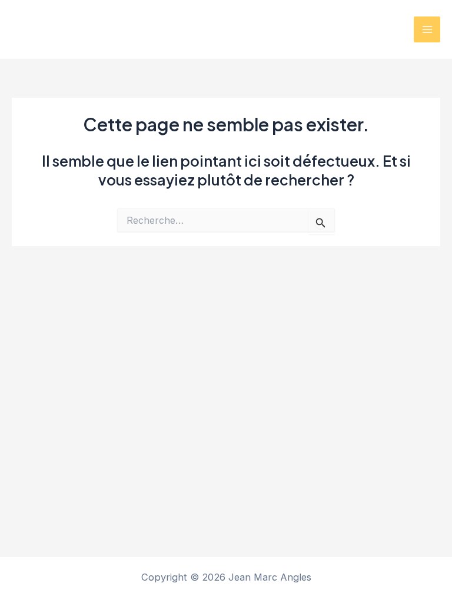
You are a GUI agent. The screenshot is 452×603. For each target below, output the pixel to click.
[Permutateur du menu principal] (427, 29)
